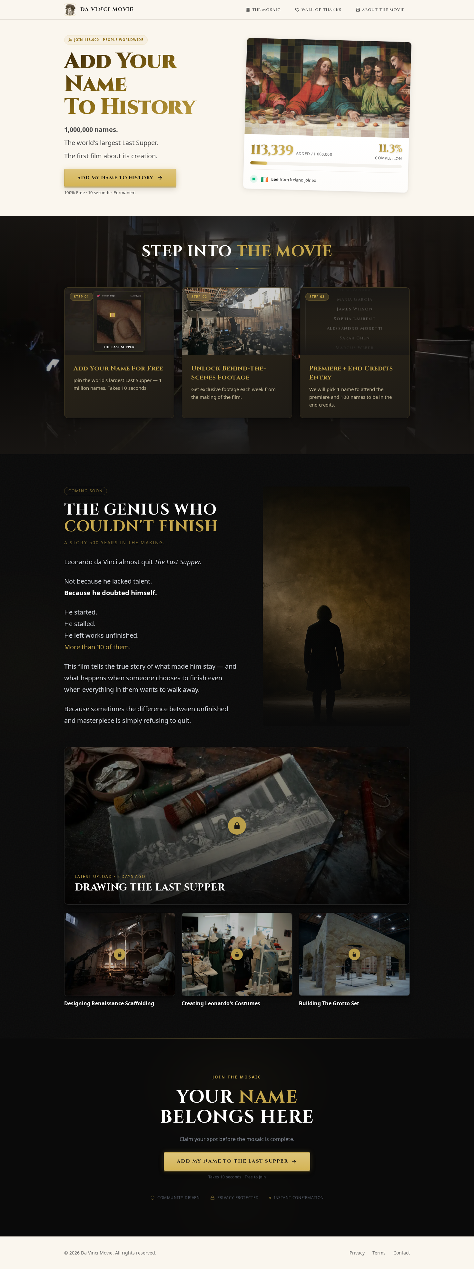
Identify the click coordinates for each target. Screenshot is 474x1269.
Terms (379, 1253)
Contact (401, 1253)
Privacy (357, 1253)
